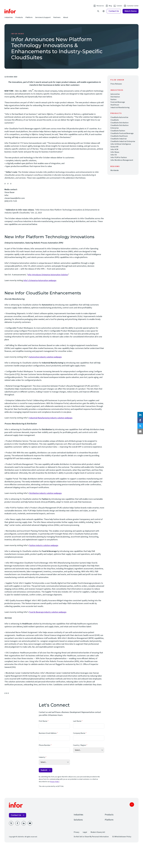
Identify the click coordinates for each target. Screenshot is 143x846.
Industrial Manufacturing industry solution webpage (50, 417)
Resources (100, 6)
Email (140, 431)
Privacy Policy (54, 782)
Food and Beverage (117, 102)
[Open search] (98, 11)
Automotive (115, 94)
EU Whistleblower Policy (121, 836)
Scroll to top (132, 804)
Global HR (114, 147)
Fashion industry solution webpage (43, 545)
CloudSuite (114, 120)
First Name (43, 721)
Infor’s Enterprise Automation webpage (39, 280)
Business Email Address (48, 733)
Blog (110, 6)
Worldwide (114, 170)
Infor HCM (114, 149)
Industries (8, 17)
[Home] (10, 11)
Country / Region (79, 745)
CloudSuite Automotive (119, 117)
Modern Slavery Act (98, 832)
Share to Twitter (140, 426)
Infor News (17, 33)
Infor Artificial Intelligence (120, 144)
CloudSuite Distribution (119, 122)
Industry (42, 757)
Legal (85, 832)
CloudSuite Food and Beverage (122, 133)
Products (19, 17)
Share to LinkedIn (140, 414)
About (65, 17)
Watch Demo (130, 11)
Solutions (78, 819)
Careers (119, 6)
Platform (29, 17)
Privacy (76, 832)
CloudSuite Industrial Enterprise (122, 141)
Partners (56, 17)
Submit (44, 770)
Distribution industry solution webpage (45, 493)
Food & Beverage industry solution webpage (47, 612)
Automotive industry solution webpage (45, 357)
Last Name (77, 721)
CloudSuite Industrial (118, 138)
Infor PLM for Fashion (118, 157)
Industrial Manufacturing (119, 107)
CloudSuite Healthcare (119, 136)
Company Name (79, 733)
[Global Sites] (103, 11)
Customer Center (133, 6)
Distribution (115, 97)
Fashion (113, 99)
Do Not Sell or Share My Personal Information (91, 836)
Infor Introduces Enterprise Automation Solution (48, 274)
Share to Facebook (140, 420)
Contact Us (114, 11)
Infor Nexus (114, 152)
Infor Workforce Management (121, 160)
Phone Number (44, 745)
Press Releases (116, 84)
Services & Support (43, 17)
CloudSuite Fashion (117, 130)
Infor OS (113, 155)
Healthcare (114, 105)
